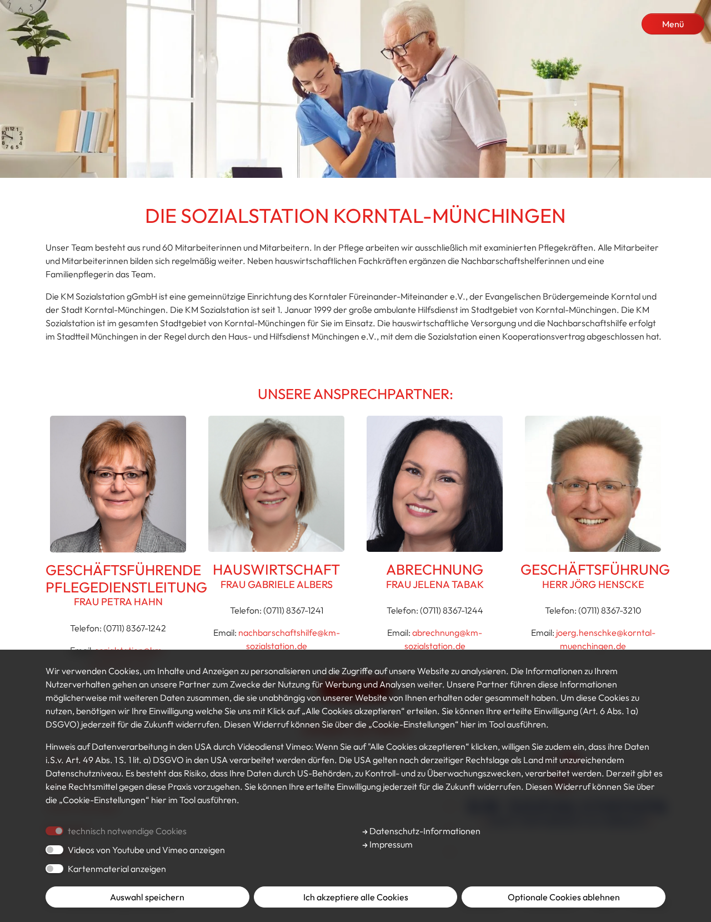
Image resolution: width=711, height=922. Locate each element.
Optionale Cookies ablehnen (564, 897)
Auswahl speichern (147, 897)
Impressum (390, 844)
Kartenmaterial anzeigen (117, 868)
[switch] (54, 849)
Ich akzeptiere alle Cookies (355, 897)
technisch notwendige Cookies (127, 830)
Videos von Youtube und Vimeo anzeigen (146, 849)
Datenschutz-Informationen (424, 830)
